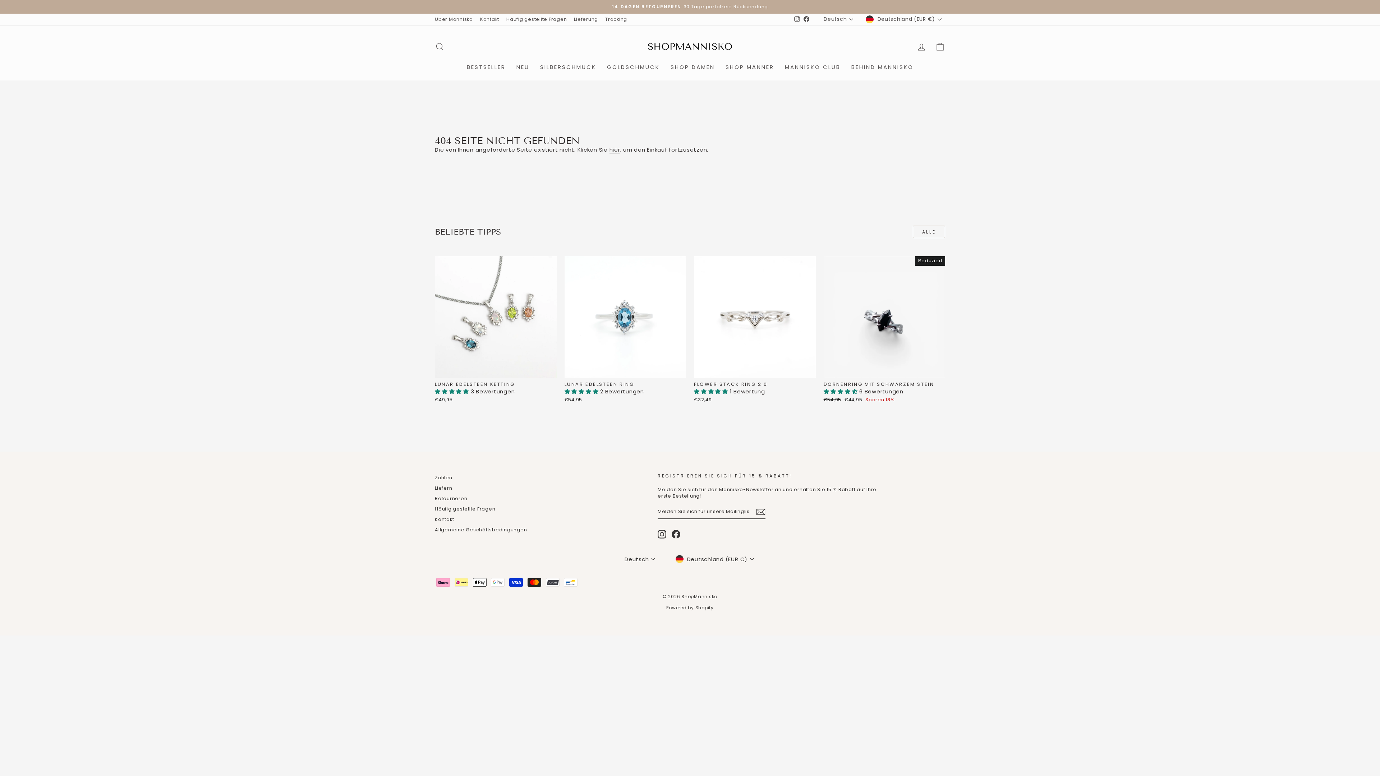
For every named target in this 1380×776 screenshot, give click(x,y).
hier (615, 149)
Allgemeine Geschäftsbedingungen (481, 530)
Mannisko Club (813, 67)
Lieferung (586, 19)
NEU (522, 67)
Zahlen (443, 478)
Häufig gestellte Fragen (536, 19)
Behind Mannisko (882, 67)
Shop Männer (750, 67)
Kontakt (489, 19)
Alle (929, 232)
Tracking (616, 19)
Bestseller (486, 67)
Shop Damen (693, 67)
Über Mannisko (454, 19)
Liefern (443, 488)
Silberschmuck (568, 67)
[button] (453, 391)
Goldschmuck (633, 67)
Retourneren (451, 498)
